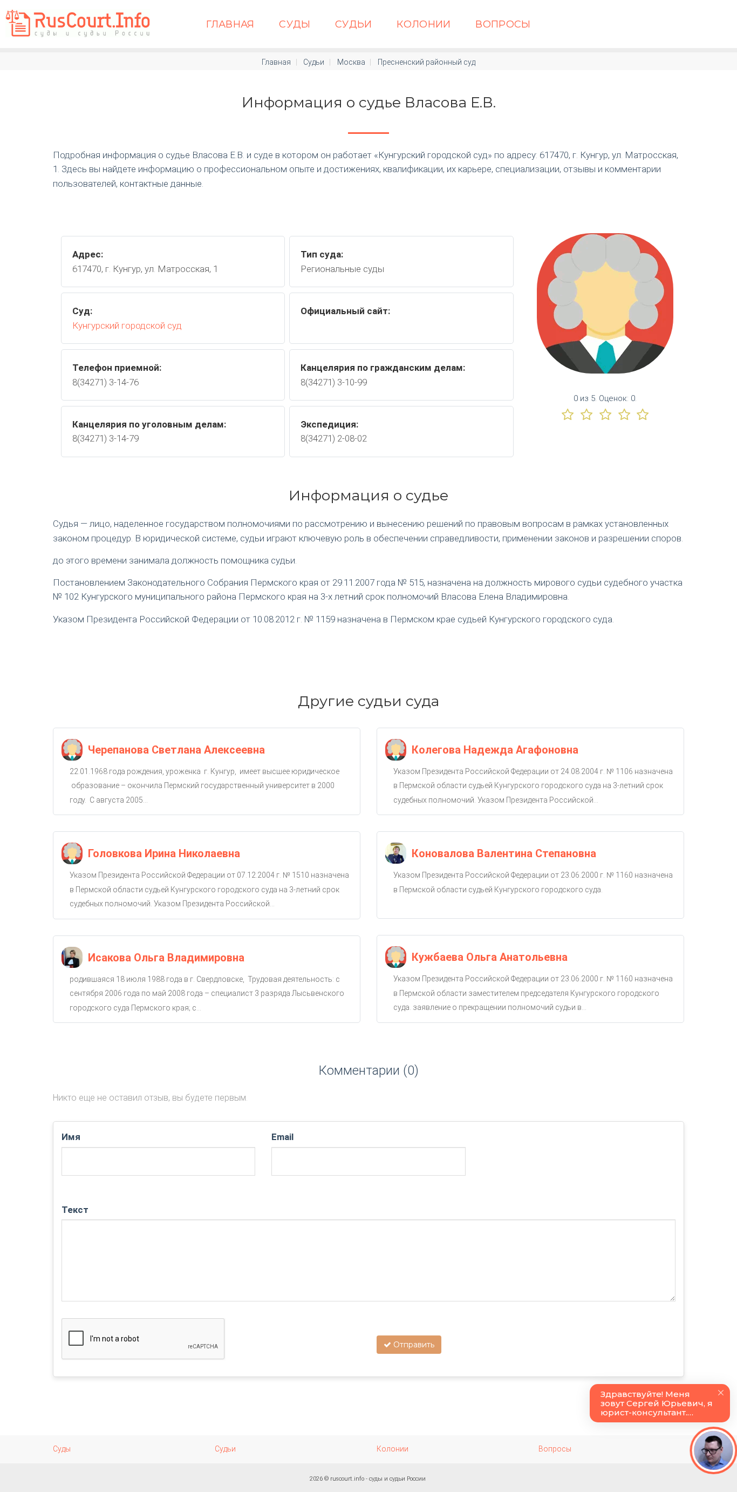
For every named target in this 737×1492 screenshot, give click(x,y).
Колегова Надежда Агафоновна (495, 749)
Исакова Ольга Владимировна (166, 957)
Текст (75, 1209)
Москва (351, 62)
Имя (71, 1136)
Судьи (353, 24)
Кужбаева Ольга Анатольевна (490, 957)
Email (282, 1136)
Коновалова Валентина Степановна (504, 853)
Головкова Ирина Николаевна (164, 853)
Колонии (424, 24)
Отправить (412, 1344)
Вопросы (503, 24)
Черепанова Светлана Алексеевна (176, 749)
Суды (294, 24)
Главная (230, 24)
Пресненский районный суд (426, 62)
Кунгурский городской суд (127, 325)
